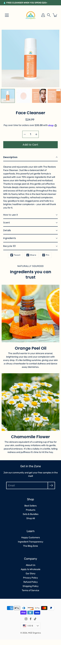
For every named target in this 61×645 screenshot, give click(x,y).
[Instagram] (26, 619)
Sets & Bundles (30, 514)
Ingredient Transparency (30, 541)
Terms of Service (30, 590)
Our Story (30, 573)
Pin (47, 255)
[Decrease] (24, 134)
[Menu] (6, 15)
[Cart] (55, 15)
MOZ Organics (34, 633)
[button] (49, 15)
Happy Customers (30, 537)
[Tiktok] (35, 619)
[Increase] (36, 134)
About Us (30, 565)
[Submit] (51, 485)
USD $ (30, 625)
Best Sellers (30, 505)
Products (30, 510)
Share (33, 255)
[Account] (43, 15)
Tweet (17, 255)
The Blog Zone (30, 546)
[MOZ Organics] (30, 15)
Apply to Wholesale (30, 569)
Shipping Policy (31, 586)
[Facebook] (30, 619)
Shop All (30, 518)
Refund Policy (30, 582)
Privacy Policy (30, 577)
